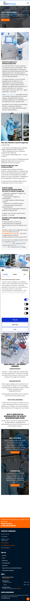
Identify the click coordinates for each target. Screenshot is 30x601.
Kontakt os (14, 452)
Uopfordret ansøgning (8, 570)
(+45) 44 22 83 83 (8, 526)
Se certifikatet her (5, 598)
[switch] (26, 304)
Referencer (5, 560)
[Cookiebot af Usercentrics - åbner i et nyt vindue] (22, 270)
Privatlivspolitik (6, 563)
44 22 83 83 (6, 20)
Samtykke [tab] (5, 274)
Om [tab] (24, 274)
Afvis (15, 329)
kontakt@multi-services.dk (10, 233)
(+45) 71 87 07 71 (17, 588)
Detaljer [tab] (15, 274)
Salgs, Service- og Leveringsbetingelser (11, 568)
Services (4, 555)
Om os (3, 558)
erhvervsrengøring (21, 241)
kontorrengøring (7, 243)
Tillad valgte (15, 324)
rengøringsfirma (10, 94)
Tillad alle (15, 319)
